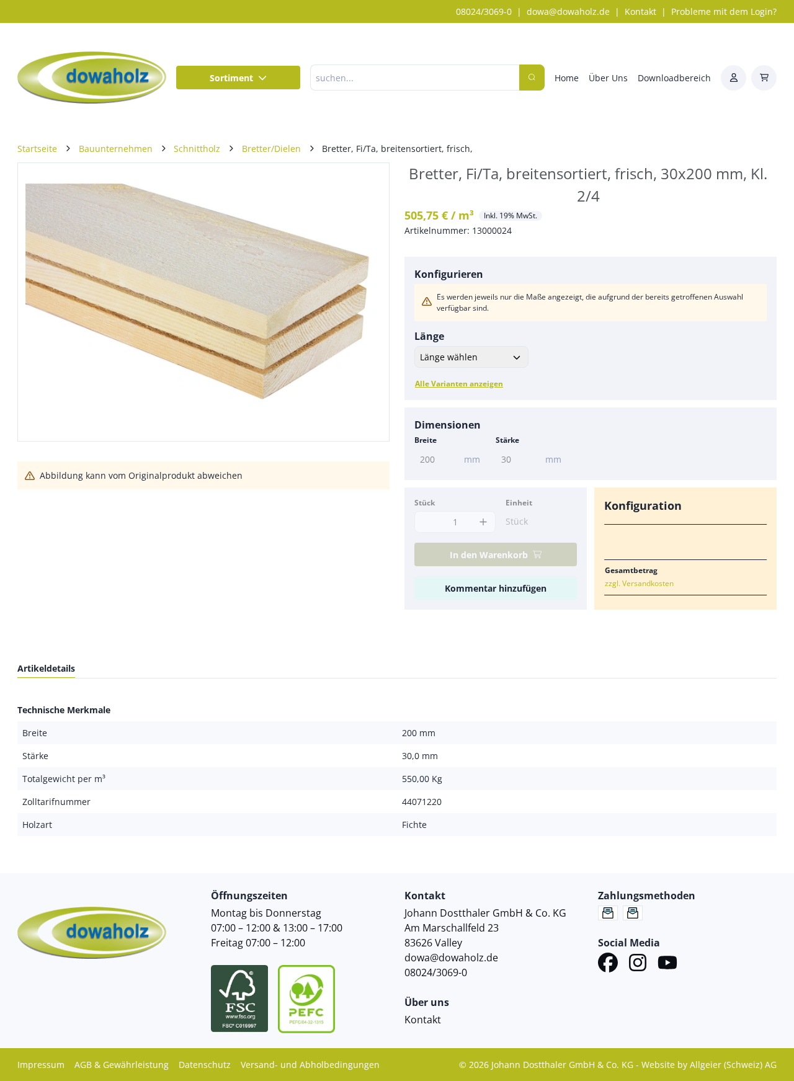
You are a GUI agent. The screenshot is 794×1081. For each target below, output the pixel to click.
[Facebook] (608, 964)
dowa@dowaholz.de (568, 11)
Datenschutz (205, 1064)
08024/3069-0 (484, 11)
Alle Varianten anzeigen (459, 383)
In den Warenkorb (489, 555)
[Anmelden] (733, 78)
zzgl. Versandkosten (639, 583)
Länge (429, 336)
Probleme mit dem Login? (724, 11)
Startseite (37, 148)
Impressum (41, 1064)
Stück (424, 502)
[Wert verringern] (427, 522)
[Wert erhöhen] (483, 522)
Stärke (507, 440)
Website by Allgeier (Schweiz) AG (709, 1064)
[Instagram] (638, 964)
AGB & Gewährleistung (121, 1064)
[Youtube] (667, 964)
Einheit (519, 502)
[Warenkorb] (764, 78)
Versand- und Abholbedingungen (310, 1064)
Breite (425, 440)
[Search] (532, 78)
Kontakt (640, 11)
